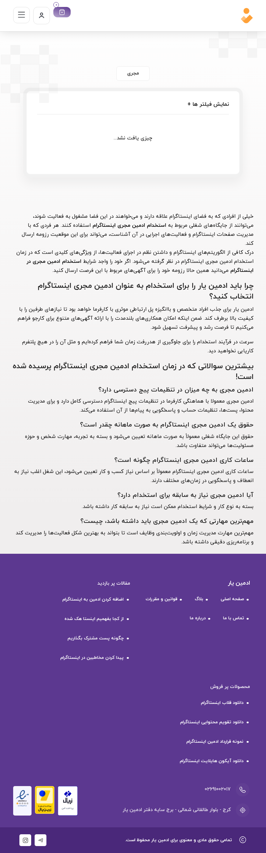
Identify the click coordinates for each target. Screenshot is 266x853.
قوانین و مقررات (161, 599)
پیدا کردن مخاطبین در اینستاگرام (92, 658)
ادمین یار (239, 583)
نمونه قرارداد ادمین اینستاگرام (214, 742)
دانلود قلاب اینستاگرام (222, 703)
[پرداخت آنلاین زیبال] (68, 800)
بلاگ (199, 599)
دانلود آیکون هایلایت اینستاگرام (211, 761)
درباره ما (198, 618)
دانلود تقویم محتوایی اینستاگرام (211, 722)
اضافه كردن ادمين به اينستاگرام (93, 599)
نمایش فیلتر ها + (208, 104)
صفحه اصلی (232, 599)
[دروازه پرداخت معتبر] (44, 799)
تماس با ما (233, 618)
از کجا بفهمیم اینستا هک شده (94, 619)
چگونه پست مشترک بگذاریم (96, 638)
